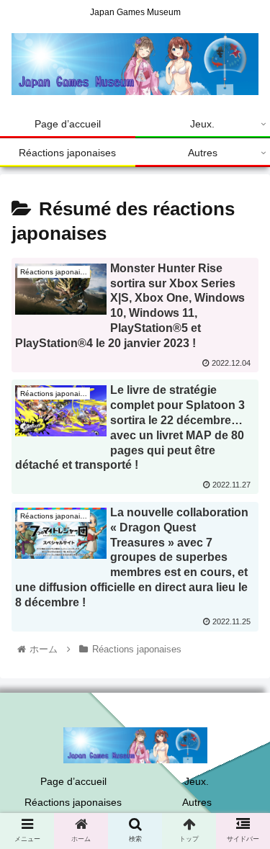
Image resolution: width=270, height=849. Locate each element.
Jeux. (196, 781)
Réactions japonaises (73, 802)
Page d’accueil (73, 781)
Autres (197, 802)
